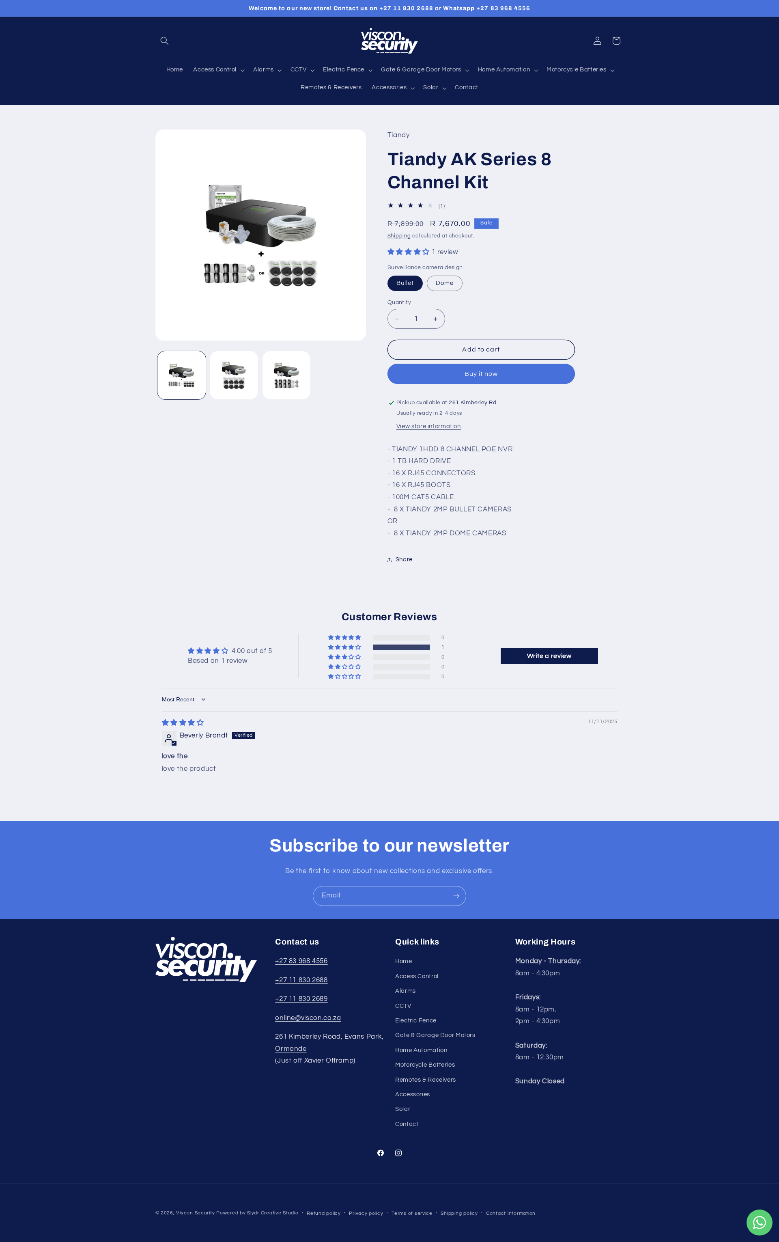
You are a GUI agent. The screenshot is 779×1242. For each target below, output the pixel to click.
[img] (183, 723)
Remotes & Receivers (425, 1080)
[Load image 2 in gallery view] (234, 375)
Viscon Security (195, 1213)
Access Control (417, 976)
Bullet (405, 283)
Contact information (511, 1213)
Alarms (405, 991)
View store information (428, 426)
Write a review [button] (549, 656)
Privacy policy (366, 1213)
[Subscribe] (456, 896)
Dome (445, 283)
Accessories (412, 1094)
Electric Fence (416, 1021)
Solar (402, 1109)
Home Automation (421, 1050)
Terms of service (412, 1213)
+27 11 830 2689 (301, 999)
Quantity (399, 302)
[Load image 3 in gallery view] (287, 375)
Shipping (399, 236)
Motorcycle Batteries (425, 1065)
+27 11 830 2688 (301, 980)
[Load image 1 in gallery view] (181, 375)
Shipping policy (459, 1213)
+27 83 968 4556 (301, 961)
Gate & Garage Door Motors (435, 1035)
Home (403, 961)
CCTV (403, 1006)
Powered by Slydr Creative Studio (257, 1213)
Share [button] (404, 559)
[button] (164, 40)
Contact (406, 1124)
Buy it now (481, 374)
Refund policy (324, 1213)
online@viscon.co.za (308, 1018)
